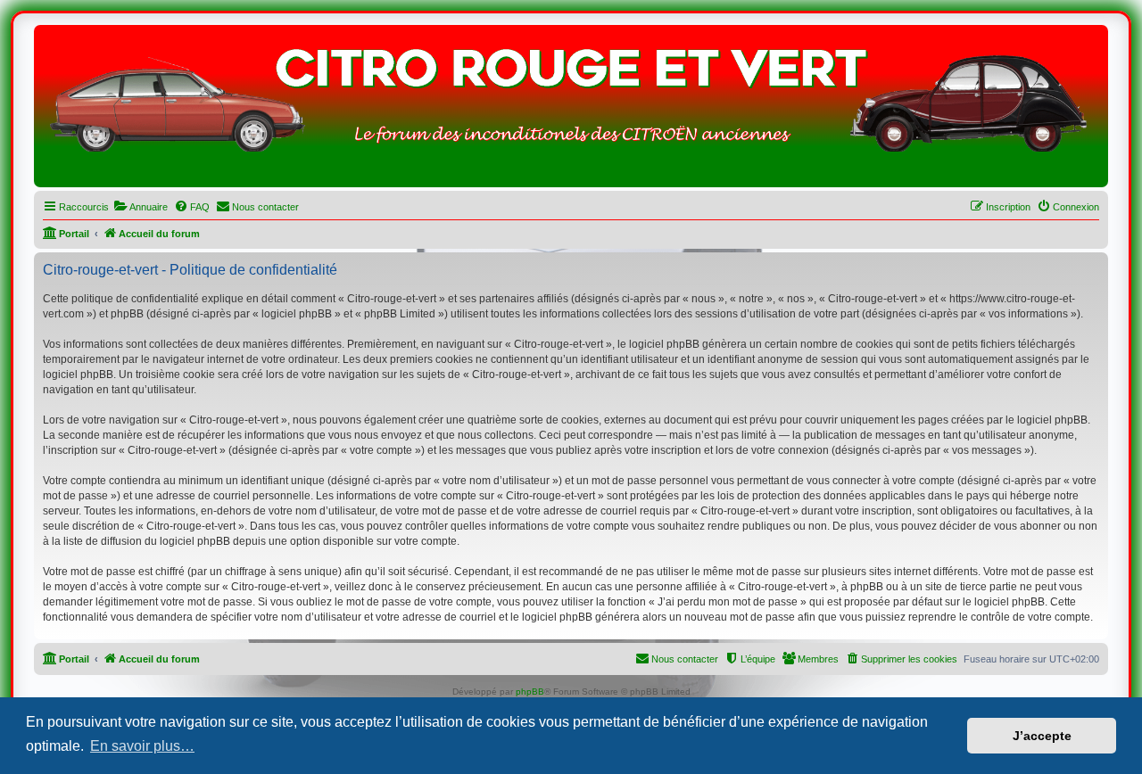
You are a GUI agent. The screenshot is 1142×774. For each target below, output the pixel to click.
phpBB (530, 691)
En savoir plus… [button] (142, 745)
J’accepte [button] (1042, 736)
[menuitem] (140, 207)
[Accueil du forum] (571, 110)
